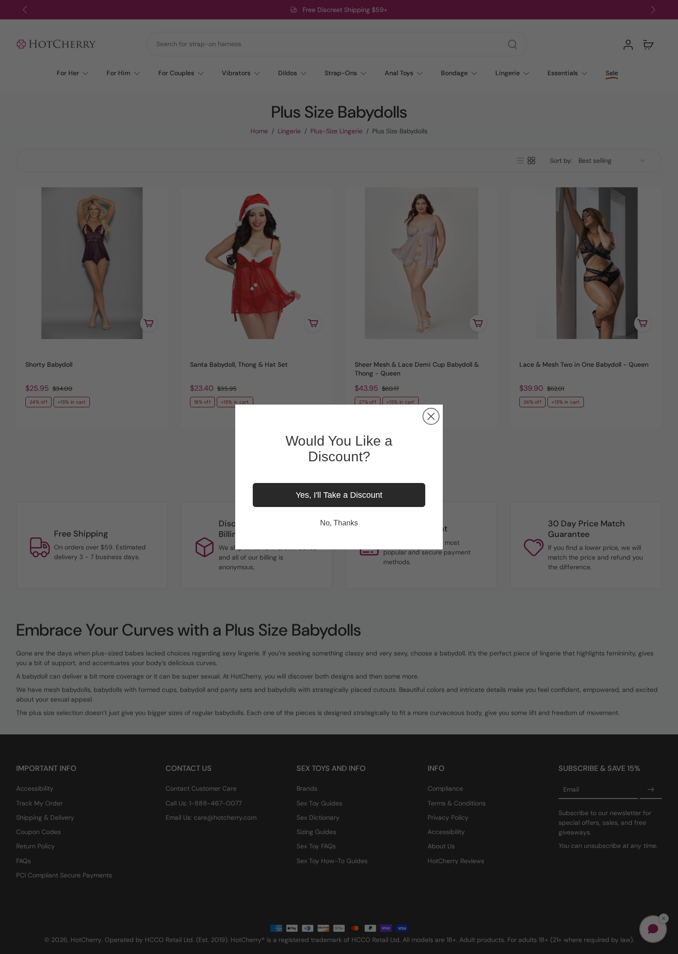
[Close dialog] (431, 416)
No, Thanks (339, 523)
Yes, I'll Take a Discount (339, 495)
